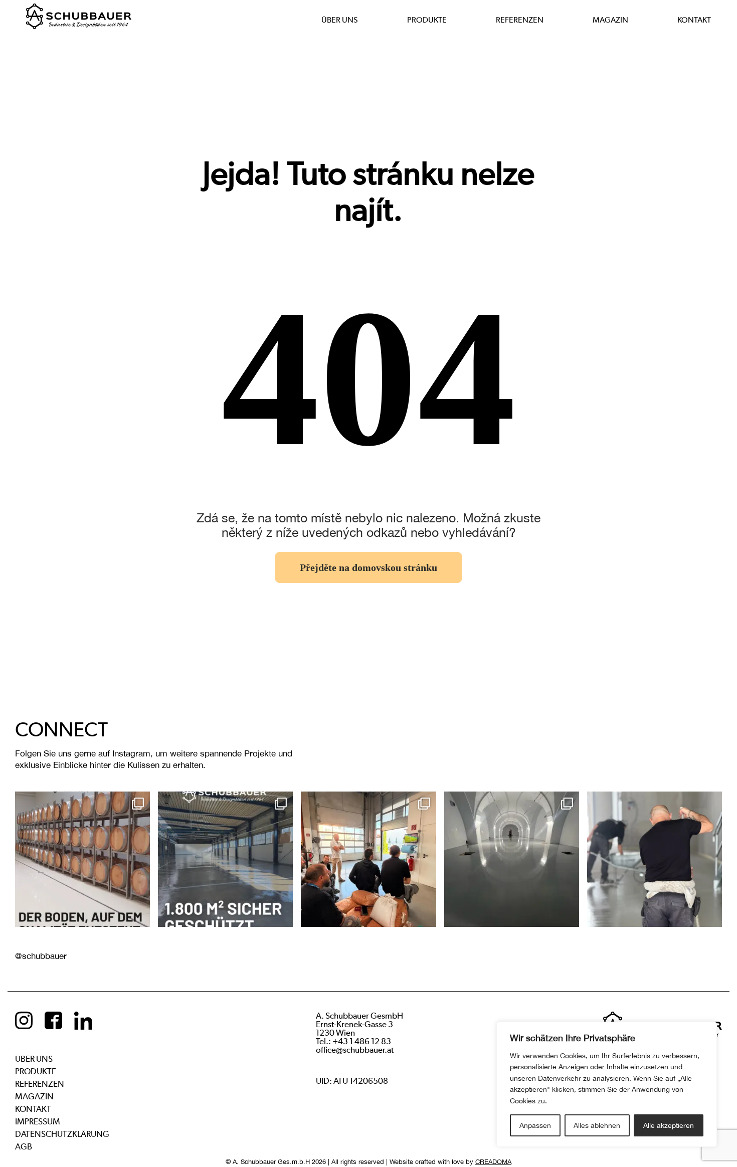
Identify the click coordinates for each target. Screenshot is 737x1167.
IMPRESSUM (37, 1121)
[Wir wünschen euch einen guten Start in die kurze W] (654, 859)
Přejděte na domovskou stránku (368, 567)
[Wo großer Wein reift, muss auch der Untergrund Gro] (82, 859)
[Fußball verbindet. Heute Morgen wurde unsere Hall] (368, 859)
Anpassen (535, 1125)
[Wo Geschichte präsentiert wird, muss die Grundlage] (511, 859)
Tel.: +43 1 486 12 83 (353, 1041)
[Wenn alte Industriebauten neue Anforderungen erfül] (225, 859)
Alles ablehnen (597, 1125)
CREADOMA (493, 1161)
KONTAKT (694, 20)
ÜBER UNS (339, 20)
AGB (23, 1146)
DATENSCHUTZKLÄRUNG (62, 1134)
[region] (606, 1084)
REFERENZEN (519, 20)
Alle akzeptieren (668, 1125)
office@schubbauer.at (355, 1050)
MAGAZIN (610, 20)
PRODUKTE (427, 20)
